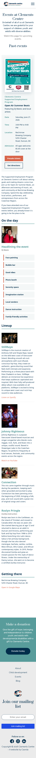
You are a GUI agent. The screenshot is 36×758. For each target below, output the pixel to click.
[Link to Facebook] (12, 741)
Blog (18, 681)
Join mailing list (18, 726)
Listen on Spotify (9, 397)
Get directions (14, 165)
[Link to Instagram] (18, 741)
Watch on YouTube (9, 460)
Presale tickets (13, 158)
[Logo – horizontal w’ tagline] (17, 4)
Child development (18, 672)
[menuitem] (31, 4)
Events (18, 677)
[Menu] (31, 4)
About (18, 668)
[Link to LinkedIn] (24, 741)
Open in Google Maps (11, 587)
